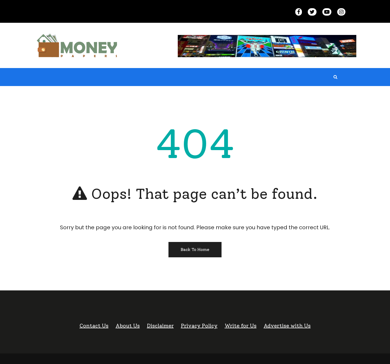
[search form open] (335, 77)
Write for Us (241, 325)
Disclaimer (160, 325)
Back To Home (195, 249)
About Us (128, 325)
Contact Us (94, 325)
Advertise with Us (287, 325)
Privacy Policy (199, 325)
